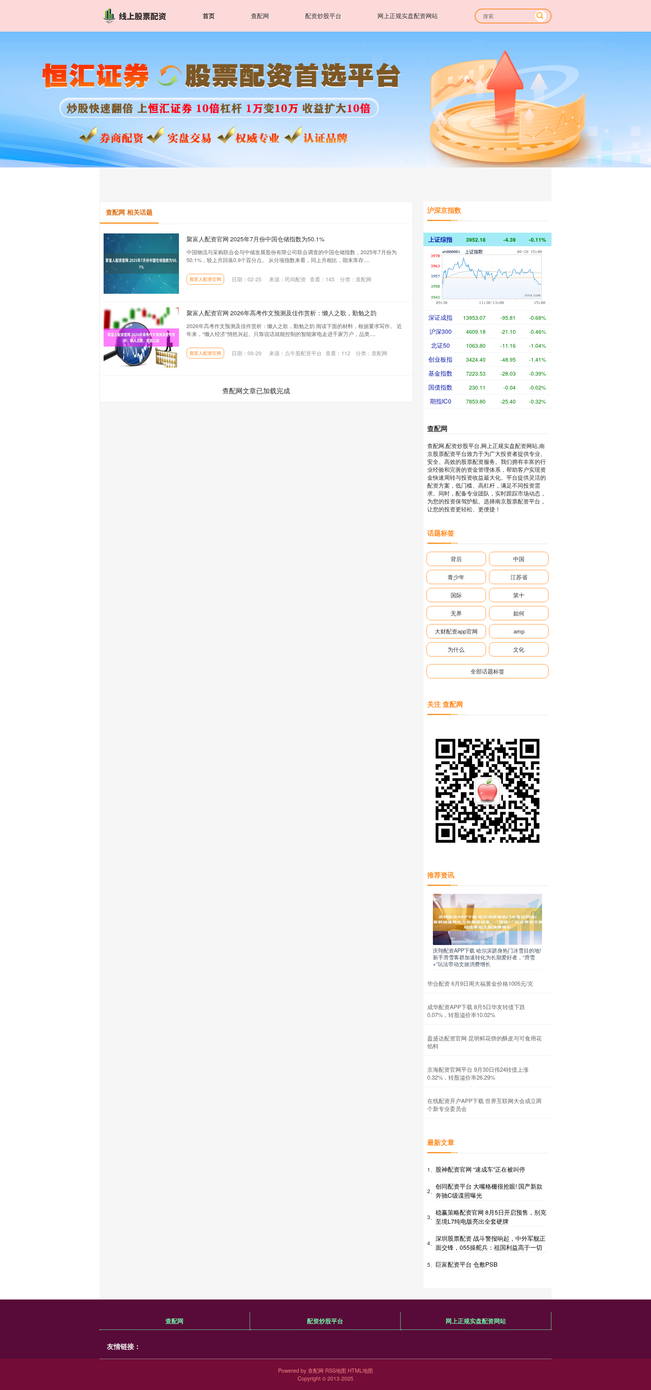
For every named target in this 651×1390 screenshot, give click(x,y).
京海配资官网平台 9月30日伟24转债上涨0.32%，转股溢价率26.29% (478, 1073)
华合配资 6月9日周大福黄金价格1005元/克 (480, 983)
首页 (209, 15)
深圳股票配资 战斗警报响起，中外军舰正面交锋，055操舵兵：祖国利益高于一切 (491, 1243)
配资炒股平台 (323, 15)
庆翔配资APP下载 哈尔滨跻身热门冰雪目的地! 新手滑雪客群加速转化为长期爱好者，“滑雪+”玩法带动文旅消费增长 (487, 957)
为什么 (456, 649)
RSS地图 (335, 1370)
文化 (518, 649)
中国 (518, 559)
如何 (518, 613)
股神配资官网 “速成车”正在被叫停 (480, 1169)
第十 (518, 595)
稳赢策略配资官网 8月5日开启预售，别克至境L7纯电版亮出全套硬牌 (491, 1217)
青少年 (456, 577)
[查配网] (136, 15)
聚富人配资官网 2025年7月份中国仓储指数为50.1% (255, 239)
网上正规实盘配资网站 (407, 15)
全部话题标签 (487, 671)
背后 (456, 559)
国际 (456, 595)
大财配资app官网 (456, 631)
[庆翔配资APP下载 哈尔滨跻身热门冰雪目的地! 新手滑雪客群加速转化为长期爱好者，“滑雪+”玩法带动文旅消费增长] (487, 918)
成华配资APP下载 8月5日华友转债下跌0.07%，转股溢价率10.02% (476, 1011)
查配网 (260, 15)
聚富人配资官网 (205, 279)
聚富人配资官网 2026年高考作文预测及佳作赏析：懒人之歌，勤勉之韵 (281, 312)
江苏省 (518, 577)
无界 (456, 613)
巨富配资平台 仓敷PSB (467, 1264)
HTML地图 (360, 1370)
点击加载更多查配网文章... (256, 390)
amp (518, 631)
